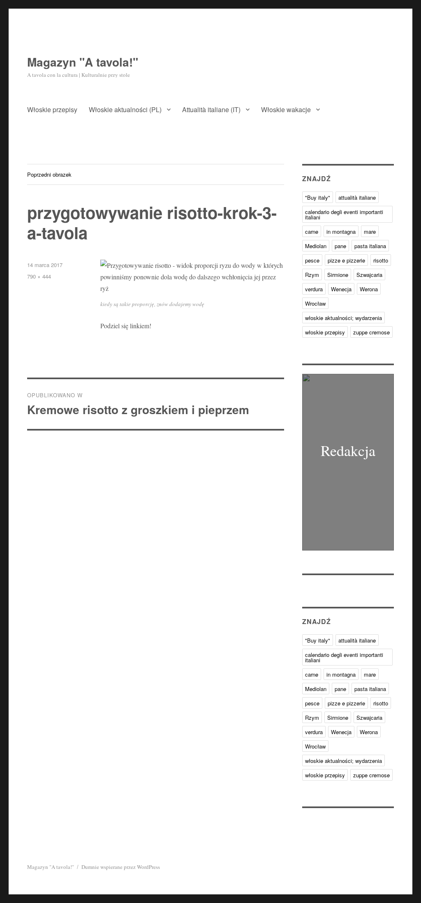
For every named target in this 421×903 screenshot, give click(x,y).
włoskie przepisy (325, 332)
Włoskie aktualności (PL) (125, 109)
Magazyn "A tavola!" (82, 61)
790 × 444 (39, 276)
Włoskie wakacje (286, 109)
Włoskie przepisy (52, 109)
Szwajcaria (369, 275)
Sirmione (337, 275)
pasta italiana (370, 246)
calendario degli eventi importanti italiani (344, 214)
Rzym (312, 275)
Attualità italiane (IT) (211, 109)
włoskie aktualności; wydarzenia (343, 318)
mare (370, 231)
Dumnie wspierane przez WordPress (120, 867)
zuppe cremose (371, 332)
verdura (314, 289)
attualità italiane (357, 197)
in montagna (341, 231)
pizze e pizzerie (346, 260)
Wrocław (315, 303)
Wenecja (341, 289)
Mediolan (315, 246)
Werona (369, 289)
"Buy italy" (317, 197)
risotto (380, 260)
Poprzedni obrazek (49, 174)
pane (340, 246)
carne (311, 231)
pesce (312, 260)
